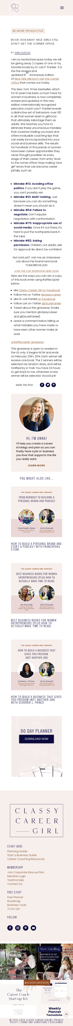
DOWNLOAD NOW (36, 738)
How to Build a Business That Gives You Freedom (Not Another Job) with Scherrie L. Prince (36, 700)
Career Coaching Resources (26, 859)
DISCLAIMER (56, 1022)
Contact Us (14, 884)
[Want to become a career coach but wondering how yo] (18, 998)
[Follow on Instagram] (18, 928)
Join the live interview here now (36, 271)
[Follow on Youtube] (33, 928)
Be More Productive (28, 31)
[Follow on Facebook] (10, 928)
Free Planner (15, 897)
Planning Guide (17, 851)
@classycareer (51, 295)
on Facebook (46, 299)
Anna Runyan (22, 52)
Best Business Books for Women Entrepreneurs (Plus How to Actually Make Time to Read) (34, 623)
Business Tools (16, 905)
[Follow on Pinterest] (25, 928)
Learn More (36, 465)
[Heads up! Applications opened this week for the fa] (54, 962)
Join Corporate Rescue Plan (25, 872)
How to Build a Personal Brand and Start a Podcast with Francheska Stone (36, 546)
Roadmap (14, 901)
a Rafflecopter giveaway (27, 342)
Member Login (16, 876)
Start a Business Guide (22, 855)
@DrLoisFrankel (51, 303)
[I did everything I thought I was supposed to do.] (18, 962)
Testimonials (15, 880)
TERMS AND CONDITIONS (34, 1022)
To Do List (13, 909)
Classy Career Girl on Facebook (39, 290)
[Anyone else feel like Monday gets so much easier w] (54, 998)
